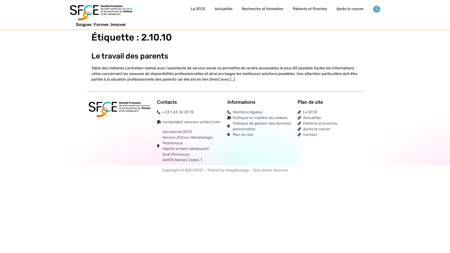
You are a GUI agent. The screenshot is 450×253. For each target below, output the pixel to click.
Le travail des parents (129, 56)
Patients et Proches (310, 9)
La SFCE (198, 9)
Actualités (223, 9)
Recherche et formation (262, 9)
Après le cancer (350, 9)
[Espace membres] (376, 9)
